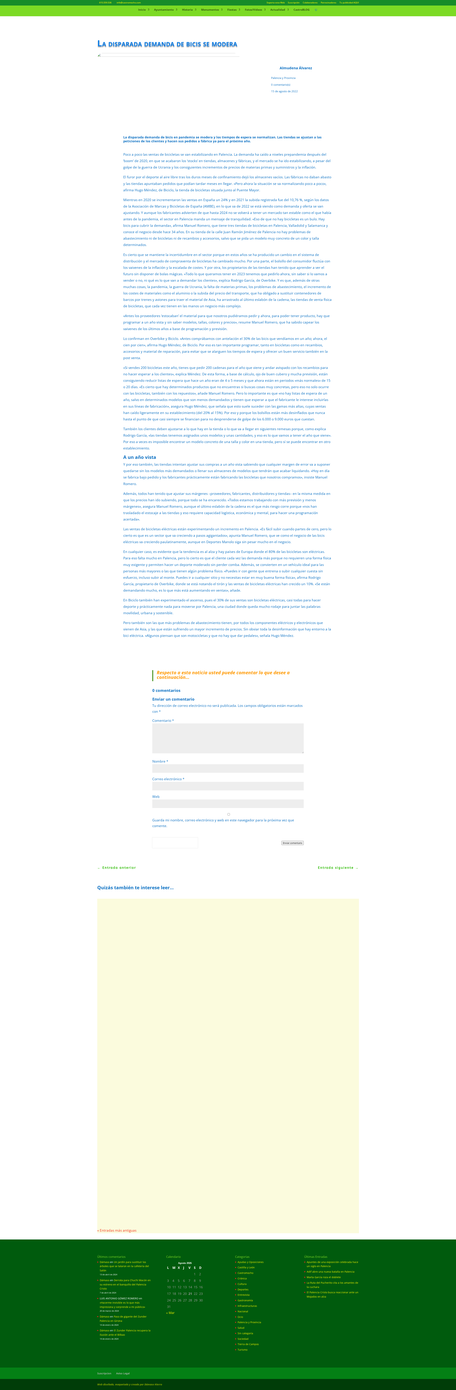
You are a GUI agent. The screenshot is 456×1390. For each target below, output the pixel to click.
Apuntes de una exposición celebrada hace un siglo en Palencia (162, 912)
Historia (187, 9)
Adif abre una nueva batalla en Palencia (139, 962)
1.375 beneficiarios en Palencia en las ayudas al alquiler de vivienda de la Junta (178, 1174)
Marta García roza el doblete (324, 1277)
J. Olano (110, 1180)
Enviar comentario (292, 843)
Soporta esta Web (276, 3)
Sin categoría (245, 1333)
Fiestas (232, 9)
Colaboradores (310, 3)
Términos (168, 846)
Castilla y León (246, 1267)
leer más (111, 929)
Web (156, 796)
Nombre (160, 761)
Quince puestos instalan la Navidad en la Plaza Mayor (153, 1120)
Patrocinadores (328, 3)
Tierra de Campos (248, 1344)
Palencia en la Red (117, 918)
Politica (157, 846)
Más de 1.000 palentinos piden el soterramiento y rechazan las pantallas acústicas (181, 1016)
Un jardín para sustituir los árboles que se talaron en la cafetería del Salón (124, 1266)
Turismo (242, 1349)
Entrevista (244, 1294)
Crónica (242, 1278)
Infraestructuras (247, 1306)
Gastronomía (245, 1300)
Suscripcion (104, 1373)
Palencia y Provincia (283, 78)
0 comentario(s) (280, 84)
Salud (241, 1327)
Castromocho (245, 1273)
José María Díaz (115, 1076)
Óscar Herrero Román (119, 968)
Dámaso (104, 1262)
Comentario (163, 720)
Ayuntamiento (164, 9)
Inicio (142, 9)
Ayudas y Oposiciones (147, 1180)
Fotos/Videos (253, 9)
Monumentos (210, 9)
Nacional (243, 1311)
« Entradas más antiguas (116, 1230)
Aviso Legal (123, 1373)
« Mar (170, 1313)
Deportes (243, 1289)
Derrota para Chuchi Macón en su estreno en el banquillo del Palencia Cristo (125, 1284)
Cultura (242, 1284)
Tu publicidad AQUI (349, 3)
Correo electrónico (168, 779)
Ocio (240, 1317)
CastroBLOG (302, 9)
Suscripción (294, 3)
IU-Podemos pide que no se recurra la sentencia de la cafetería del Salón (171, 1070)
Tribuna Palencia (116, 1022)
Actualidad (277, 9)
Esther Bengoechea (117, 1126)
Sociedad (243, 1338)
